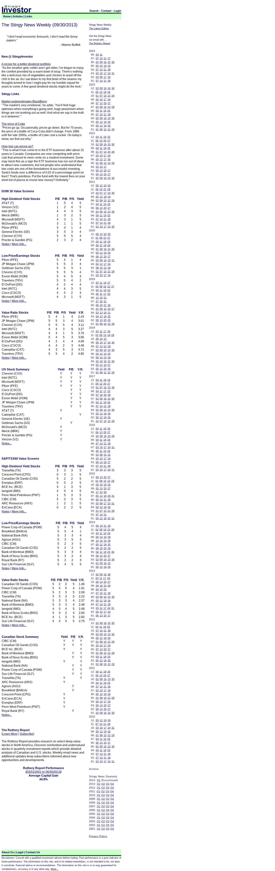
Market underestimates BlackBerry (24, 101)
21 (105, 58)
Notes (6, 244)
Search (94, 10)
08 (101, 129)
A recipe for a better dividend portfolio (26, 64)
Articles (18, 16)
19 (105, 66)
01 (97, 62)
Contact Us (32, 852)
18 (104, 137)
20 (105, 103)
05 (97, 66)
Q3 (107, 784)
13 (101, 103)
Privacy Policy (98, 836)
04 (97, 54)
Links (28, 16)
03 (97, 73)
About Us (7, 852)
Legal (19, 852)
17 (105, 73)
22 (109, 62)
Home (7, 16)
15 (105, 95)
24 (109, 73)
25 (109, 66)
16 (105, 62)
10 (101, 66)
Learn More (10, 733)
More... (54, 869)
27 (109, 58)
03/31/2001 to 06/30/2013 (43, 771)
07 (97, 58)
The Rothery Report (99, 43)
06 (97, 140)
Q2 (103, 784)
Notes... (7, 443)
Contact (106, 10)
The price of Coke (13, 123)
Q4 (112, 784)
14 (101, 58)
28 (109, 69)
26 (108, 92)
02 (97, 107)
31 (112, 73)
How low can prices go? (17, 146)
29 (112, 95)
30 (112, 62)
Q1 (98, 780)
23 (109, 107)
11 (101, 54)
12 (101, 92)
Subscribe (26, 733)
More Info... (19, 244)
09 (101, 62)
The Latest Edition (99, 28)
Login (117, 10)
